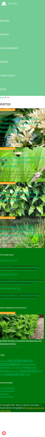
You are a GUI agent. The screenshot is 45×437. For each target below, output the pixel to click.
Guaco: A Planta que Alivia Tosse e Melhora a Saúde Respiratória (20, 196)
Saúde (27, 374)
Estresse (16, 371)
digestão (4, 370)
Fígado (40, 371)
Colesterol (5, 367)
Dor (11, 371)
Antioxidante (10, 363)
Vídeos (3, 89)
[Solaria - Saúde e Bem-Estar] (9, 7)
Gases (2, 374)
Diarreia (34, 368)
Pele (21, 374)
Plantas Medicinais (9, 48)
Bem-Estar (4, 20)
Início (2, 97)
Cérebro (18, 368)
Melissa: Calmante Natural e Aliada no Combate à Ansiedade (21, 162)
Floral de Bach (28, 371)
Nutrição (4, 34)
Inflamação (12, 374)
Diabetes (26, 367)
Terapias (4, 61)
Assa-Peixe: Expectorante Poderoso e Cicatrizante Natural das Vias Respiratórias (19, 125)
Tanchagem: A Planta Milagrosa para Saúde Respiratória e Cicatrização (21, 231)
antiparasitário (28, 364)
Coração (12, 368)
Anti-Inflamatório (20, 360)
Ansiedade (3, 361)
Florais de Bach (7, 75)
